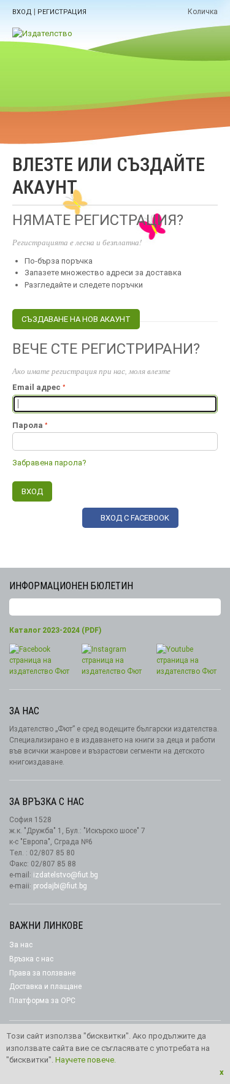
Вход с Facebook (135, 517)
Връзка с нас (31, 959)
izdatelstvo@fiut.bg (65, 875)
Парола (27, 425)
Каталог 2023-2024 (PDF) (55, 630)
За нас (21, 945)
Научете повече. (85, 1059)
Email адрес (36, 387)
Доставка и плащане (45, 986)
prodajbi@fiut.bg (60, 886)
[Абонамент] (211, 607)
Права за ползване (42, 973)
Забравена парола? (49, 462)
